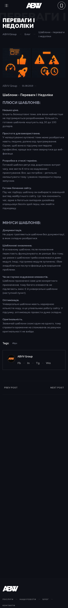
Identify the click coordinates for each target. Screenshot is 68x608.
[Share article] (40, 86)
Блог (28, 34)
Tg (38, 363)
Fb (19, 363)
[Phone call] (61, 5)
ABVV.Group (10, 34)
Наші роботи (28, 599)
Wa (48, 363)
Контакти (9, 605)
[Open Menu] (6, 5)
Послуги (8, 599)
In (28, 363)
